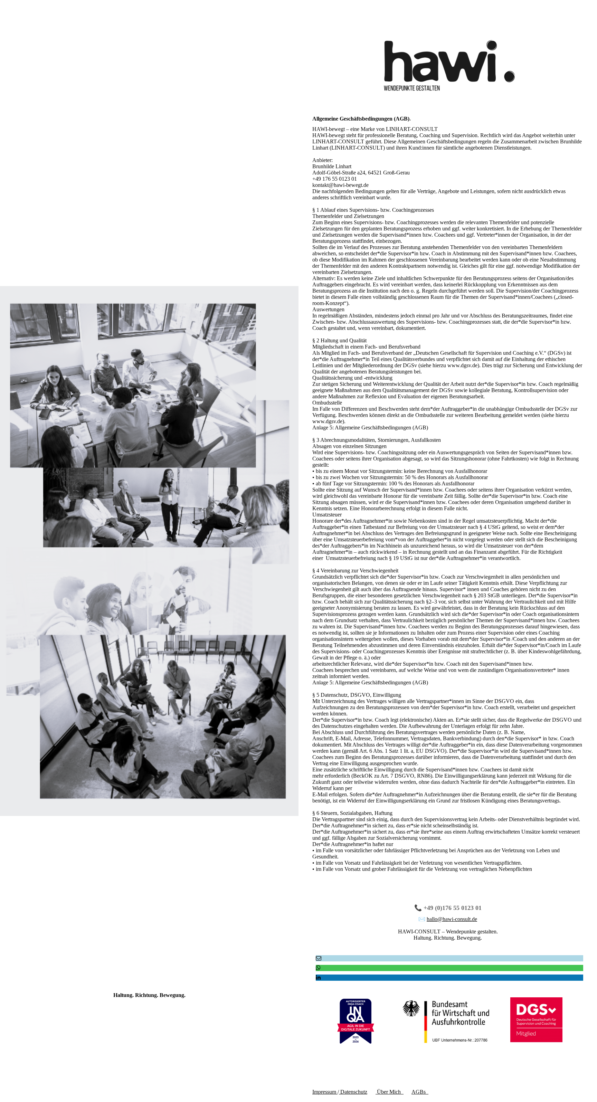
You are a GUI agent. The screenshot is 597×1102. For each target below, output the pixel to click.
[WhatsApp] (318, 968)
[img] (149, 551)
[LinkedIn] (318, 977)
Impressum (325, 1092)
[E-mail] (318, 958)
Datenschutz (353, 1092)
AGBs (419, 1092)
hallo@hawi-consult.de (452, 919)
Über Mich (390, 1092)
